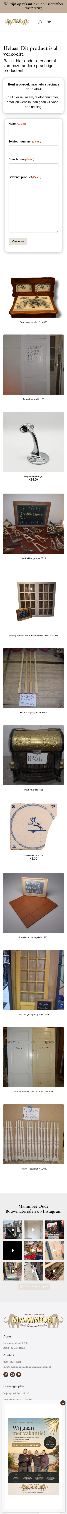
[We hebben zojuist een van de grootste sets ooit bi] (12, 1271)
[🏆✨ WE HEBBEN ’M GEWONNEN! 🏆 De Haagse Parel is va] (54, 1229)
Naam (17, 123)
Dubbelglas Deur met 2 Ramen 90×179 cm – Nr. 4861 (34, 635)
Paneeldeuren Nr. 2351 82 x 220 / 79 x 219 (33, 1091)
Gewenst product (25, 177)
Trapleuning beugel (33, 476)
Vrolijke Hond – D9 (33, 855)
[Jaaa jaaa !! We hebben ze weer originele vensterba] (54, 1250)
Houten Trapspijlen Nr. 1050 (33, 1169)
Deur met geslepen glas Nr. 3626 (33, 1014)
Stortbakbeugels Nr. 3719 (33, 558)
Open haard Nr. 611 (33, 790)
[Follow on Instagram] (12, 1374)
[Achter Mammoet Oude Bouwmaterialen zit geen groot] (54, 1271)
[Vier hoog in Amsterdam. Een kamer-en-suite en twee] (33, 1229)
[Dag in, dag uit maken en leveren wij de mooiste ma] (12, 1229)
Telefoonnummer (25, 141)
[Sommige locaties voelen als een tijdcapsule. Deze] (12, 1250)
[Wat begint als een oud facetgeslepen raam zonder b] (33, 1271)
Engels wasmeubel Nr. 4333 (33, 322)
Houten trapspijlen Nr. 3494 (33, 712)
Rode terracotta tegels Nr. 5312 (33, 937)
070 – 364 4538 (12, 1361)
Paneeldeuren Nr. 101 (33, 399)
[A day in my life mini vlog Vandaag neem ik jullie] (33, 1250)
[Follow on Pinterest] (18, 1374)
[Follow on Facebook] (5, 1374)
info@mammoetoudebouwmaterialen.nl (27, 1366)
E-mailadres (21, 159)
